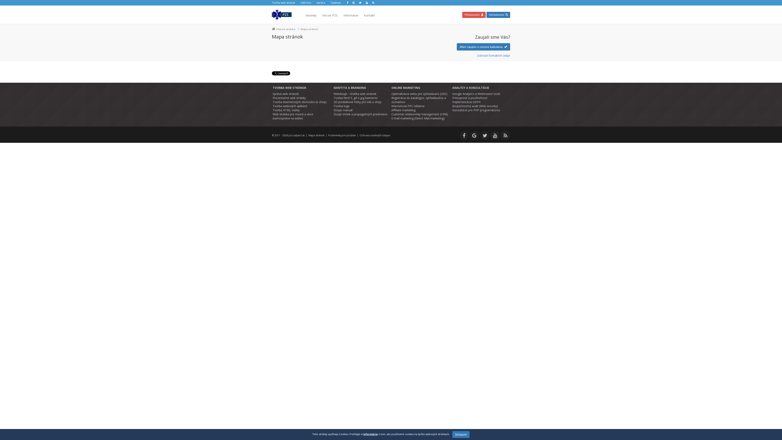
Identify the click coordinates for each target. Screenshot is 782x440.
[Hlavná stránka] (282, 15)
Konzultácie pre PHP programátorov (476, 110)
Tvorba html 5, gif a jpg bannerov (356, 98)
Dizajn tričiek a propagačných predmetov (361, 114)
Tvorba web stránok (283, 2)
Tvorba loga (341, 106)
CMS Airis (306, 2)
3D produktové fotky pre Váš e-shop (357, 102)
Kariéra (321, 2)
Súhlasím (461, 434)
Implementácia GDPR (466, 102)
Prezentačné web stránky (289, 98)
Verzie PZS (330, 15)
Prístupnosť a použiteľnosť (469, 98)
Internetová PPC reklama (407, 106)
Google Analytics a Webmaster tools (476, 94)
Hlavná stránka (285, 29)
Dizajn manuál (343, 110)
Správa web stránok (286, 94)
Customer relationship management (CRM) (419, 114)
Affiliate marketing (403, 110)
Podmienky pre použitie (342, 135)
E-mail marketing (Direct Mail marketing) (418, 118)
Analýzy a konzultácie (470, 88)
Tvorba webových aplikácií (290, 106)
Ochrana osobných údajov (375, 135)
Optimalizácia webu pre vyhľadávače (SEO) (419, 94)
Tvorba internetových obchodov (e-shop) (300, 102)
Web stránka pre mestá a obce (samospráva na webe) (293, 116)
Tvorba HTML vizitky (286, 110)
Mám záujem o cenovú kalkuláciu (482, 46)
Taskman (336, 2)
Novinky (311, 15)
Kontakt (369, 15)
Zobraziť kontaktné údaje (493, 55)
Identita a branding (350, 88)
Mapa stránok (316, 135)
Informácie (350, 15)
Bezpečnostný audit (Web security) (475, 106)
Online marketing (405, 88)
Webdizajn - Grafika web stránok (355, 94)
